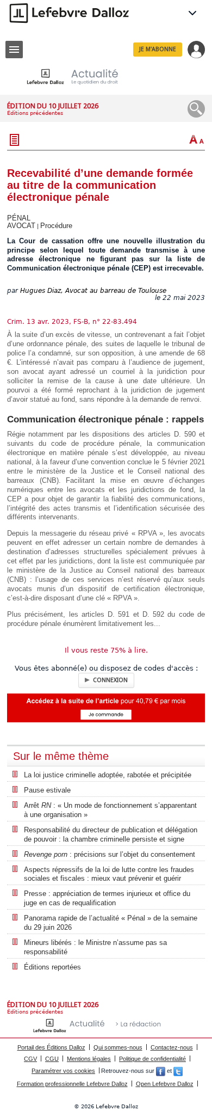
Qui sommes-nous (117, 1047)
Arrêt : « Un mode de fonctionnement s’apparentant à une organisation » (110, 810)
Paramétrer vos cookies (63, 1070)
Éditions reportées (52, 967)
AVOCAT (21, 226)
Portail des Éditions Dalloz (51, 1047)
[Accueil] (81, 76)
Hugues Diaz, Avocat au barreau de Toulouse (93, 290)
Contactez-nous (172, 1047)
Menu (14, 49)
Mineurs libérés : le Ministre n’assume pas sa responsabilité (95, 947)
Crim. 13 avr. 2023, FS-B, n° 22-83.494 (72, 322)
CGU (52, 1058)
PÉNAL (18, 218)
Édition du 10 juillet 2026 (52, 106)
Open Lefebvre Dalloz (165, 1084)
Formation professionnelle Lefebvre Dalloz (72, 1084)
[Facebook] (160, 1070)
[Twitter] (178, 1070)
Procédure (56, 226)
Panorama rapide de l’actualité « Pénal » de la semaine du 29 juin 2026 (110, 922)
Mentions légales (89, 1058)
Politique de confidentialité (152, 1058)
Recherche (196, 109)
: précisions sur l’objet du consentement (109, 854)
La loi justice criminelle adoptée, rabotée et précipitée (107, 775)
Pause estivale (47, 790)
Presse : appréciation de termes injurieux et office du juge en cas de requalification (107, 898)
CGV (30, 1058)
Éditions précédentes (35, 113)
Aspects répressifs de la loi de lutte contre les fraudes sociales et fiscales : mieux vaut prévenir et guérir (109, 874)
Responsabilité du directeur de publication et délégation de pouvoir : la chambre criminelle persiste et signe (110, 834)
